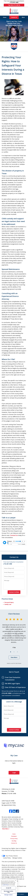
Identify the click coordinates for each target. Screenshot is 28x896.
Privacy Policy (14, 838)
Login (14, 772)
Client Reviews (14, 614)
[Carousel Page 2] (14, 652)
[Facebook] (10, 811)
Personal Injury (9, 602)
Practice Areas (7, 599)
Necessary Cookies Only (8, 891)
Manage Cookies (17, 858)
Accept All (8, 888)
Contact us (14, 535)
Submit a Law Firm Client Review (14, 663)
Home (4, 17)
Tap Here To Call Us (14, 5)
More (23, 17)
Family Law (7, 604)
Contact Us (14, 17)
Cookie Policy (7, 858)
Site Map (14, 841)
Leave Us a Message (14, 702)
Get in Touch (14, 672)
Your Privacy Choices (12, 856)
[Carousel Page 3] (17, 652)
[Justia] (17, 811)
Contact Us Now (14, 592)
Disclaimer (14, 836)
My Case (14, 755)
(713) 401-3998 (11, 793)
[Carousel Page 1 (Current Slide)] (10, 652)
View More (14, 657)
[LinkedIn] (14, 811)
